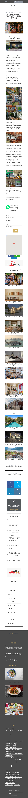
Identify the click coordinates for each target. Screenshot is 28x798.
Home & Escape (9, 12)
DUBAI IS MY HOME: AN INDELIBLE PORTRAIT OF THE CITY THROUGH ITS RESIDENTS (14, 444)
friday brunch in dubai (17, 763)
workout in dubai (9, 784)
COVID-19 (9, 594)
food (18, 761)
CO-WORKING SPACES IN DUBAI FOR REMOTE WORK (14, 333)
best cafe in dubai (9, 739)
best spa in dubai (18, 749)
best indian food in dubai (11, 743)
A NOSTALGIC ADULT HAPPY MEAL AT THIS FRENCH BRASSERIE (14, 560)
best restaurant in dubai (11, 747)
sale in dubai (16, 776)
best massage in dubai (10, 745)
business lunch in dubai (10, 757)
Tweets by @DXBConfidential (13, 585)
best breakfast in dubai (10, 734)
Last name (8, 224)
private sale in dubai (10, 774)
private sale (17, 772)
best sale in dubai (9, 749)
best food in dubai (9, 741)
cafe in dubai (19, 757)
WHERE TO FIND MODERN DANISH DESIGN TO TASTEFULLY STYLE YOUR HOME (14, 364)
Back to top (13, 795)
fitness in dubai (13, 761)
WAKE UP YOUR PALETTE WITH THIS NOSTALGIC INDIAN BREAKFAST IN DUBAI (14, 717)
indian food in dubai (10, 770)
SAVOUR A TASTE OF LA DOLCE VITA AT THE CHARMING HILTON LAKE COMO (14, 460)
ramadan (17, 774)
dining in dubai (18, 759)
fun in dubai (8, 765)
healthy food (14, 765)
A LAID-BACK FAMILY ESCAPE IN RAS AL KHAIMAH (14, 428)
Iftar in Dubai (15, 768)
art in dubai (19, 730)
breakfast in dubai (18, 753)
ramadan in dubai (9, 776)
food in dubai (8, 763)
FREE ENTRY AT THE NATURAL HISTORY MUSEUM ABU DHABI (14, 317)
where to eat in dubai (10, 782)
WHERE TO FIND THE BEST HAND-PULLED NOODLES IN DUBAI (14, 530)
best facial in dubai (18, 739)
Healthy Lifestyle (12, 605)
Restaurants (11, 612)
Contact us (17, 793)
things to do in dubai (10, 780)
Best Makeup (11, 623)
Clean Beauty (11, 609)
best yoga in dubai (9, 753)
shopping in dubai (9, 778)
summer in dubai (18, 778)
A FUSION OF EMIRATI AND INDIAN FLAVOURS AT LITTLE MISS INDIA (14, 286)
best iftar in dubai (18, 741)
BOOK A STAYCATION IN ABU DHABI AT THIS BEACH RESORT (14, 466)
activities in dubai (9, 728)
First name (8, 220)
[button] (14, 243)
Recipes (9, 616)
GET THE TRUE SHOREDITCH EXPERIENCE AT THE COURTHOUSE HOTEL (14, 412)
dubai (7, 761)
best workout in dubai (10, 751)
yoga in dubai (17, 784)
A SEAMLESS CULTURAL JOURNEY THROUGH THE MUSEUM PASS (14, 348)
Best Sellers (11, 619)
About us (11, 793)
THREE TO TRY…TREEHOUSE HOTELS (14, 473)
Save (16, 231)
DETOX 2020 (10, 601)
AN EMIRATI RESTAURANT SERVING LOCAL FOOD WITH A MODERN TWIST (14, 699)
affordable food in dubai (10, 730)
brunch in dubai (9, 755)
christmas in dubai (9, 759)
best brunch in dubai (10, 736)
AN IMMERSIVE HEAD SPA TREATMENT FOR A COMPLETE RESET (15, 554)
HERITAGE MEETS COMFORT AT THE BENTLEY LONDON (14, 396)
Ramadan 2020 (11, 598)
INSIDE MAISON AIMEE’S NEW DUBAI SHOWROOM (14, 302)
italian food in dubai (10, 772)
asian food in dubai (9, 732)
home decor (8, 768)
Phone (7, 215)
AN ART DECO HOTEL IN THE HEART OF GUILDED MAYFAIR (14, 380)
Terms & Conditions (18, 792)
